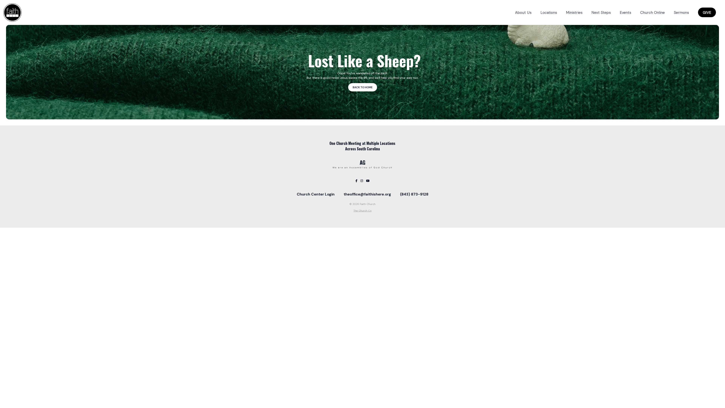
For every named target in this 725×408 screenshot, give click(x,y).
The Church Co (362, 210)
